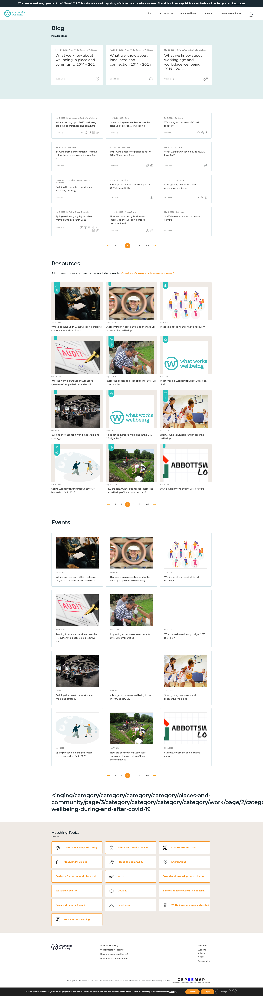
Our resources (166, 13)
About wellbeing (188, 13)
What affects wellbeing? (112, 950)
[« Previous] (108, 246)
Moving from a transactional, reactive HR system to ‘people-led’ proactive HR (76, 155)
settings (172, 992)
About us (209, 13)
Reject (207, 991)
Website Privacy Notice (202, 953)
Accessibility (204, 961)
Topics (147, 13)
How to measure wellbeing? (114, 954)
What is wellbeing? (109, 945)
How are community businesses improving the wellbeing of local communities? (128, 220)
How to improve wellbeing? (114, 958)
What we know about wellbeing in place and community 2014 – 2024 (185, 59)
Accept (192, 991)
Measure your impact (231, 13)
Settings (223, 991)
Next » (154, 246)
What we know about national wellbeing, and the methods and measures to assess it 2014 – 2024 (130, 64)
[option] (77, 65)
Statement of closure (73, 55)
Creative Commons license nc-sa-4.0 (147, 273)
